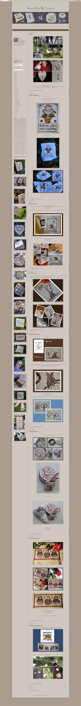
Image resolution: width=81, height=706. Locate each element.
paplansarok (18, 151)
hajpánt (23, 147)
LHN (31, 269)
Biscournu (15, 132)
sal (21, 131)
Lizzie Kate (25, 127)
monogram (22, 150)
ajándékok (32, 91)
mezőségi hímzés (22, 149)
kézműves (24, 119)
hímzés (19, 118)
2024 (15, 75)
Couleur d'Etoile (23, 142)
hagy (21, 147)
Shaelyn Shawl (18, 144)
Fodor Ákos (17, 134)
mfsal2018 (25, 149)
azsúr (22, 138)
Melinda (20, 38)
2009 (15, 89)
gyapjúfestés (19, 136)
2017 (15, 80)
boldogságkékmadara (16, 146)
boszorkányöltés (19, 146)
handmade (22, 136)
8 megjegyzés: (41, 198)
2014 (15, 83)
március (16, 109)
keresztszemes (16, 118)
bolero (25, 138)
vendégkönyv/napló (21, 127)
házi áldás (17, 125)
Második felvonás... (33, 273)
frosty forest (16, 136)
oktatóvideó (25, 150)
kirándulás (25, 140)
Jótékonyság (22, 128)
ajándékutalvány (15, 145)
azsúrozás (20, 145)
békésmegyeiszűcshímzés (16, 139)
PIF (35, 534)
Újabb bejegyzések (31, 686)
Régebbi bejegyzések (65, 686)
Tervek (14, 138)
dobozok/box (15, 120)
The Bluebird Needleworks (18, 138)
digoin (25, 146)
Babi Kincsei (16, 126)
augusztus (16, 94)
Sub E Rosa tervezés (22, 144)
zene (15, 153)
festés (14, 136)
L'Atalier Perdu (22, 143)
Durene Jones (15, 143)
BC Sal (25, 124)
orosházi (14, 151)
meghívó (19, 149)
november (16, 91)
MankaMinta (18, 132)
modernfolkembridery (16, 150)
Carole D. (20, 142)
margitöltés (18, 149)
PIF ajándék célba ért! (34, 431)
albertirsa (18, 145)
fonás (19, 139)
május (16, 107)
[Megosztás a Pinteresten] (48, 90)
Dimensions (15, 134)
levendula (18, 120)
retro (22, 151)
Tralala (31, 621)
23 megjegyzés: (42, 620)
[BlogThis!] (45, 90)
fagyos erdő (17, 147)
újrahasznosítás (24, 153)
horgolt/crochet (24, 120)
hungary (23, 139)
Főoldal (48, 686)
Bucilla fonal (18, 142)
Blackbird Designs (33, 534)
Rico (23, 126)
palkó (16, 151)
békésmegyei (23, 146)
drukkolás (15, 147)
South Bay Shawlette (24, 134)
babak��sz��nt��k (23, 145)
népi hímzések (24, 121)
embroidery (23, 135)
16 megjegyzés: (42, 329)
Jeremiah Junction (33, 684)
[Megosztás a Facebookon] (47, 90)
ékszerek (20, 124)
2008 (15, 113)
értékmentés (22, 124)
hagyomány (15, 131)
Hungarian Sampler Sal (18, 128)
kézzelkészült (18, 131)
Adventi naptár (24, 125)
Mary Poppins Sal (22, 132)
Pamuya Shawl (15, 144)
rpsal (18, 127)
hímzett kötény (17, 140)
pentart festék (21, 151)
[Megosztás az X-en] (46, 90)
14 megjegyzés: (42, 90)
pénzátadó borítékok (16, 127)
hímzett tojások (20, 140)
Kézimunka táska (19, 130)
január (16, 111)
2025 (15, 74)
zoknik (16, 153)
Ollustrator (42, 695)
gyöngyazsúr (21, 139)
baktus (23, 138)
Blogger (48, 695)
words (14, 153)
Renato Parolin (20, 121)
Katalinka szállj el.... (33, 203)
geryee (20, 147)
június (16, 97)
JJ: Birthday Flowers (37, 684)
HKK (16, 143)
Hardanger (16, 130)
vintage (23, 131)
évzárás (22, 153)
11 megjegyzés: (42, 533)
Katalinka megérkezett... (34, 95)
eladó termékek (15, 129)
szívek (14, 126)
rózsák (24, 151)
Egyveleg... (31, 34)
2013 (15, 84)
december (16, 90)
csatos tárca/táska (24, 130)
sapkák (23, 123)
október (16, 92)
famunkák (25, 135)
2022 (15, 77)
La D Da (25, 128)
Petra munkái (20, 134)
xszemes (34, 91)
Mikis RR (25, 132)
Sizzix (19, 144)
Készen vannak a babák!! (34, 538)
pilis (25, 129)
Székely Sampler (15, 135)
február (16, 110)
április (16, 108)
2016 (15, 81)
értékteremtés (18, 153)
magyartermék (15, 149)
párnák (20, 131)
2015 (15, 82)
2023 (15, 76)
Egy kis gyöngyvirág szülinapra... (36, 625)
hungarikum (25, 136)
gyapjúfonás (19, 129)
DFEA (25, 142)
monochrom (19, 150)
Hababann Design (19, 143)
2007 (15, 114)
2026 (15, 73)
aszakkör (15, 128)
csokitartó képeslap (19, 135)
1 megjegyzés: (41, 683)
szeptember (16, 93)
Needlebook (25, 143)
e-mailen (17, 157)
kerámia (23, 140)
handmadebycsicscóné (22, 129)
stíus (25, 151)
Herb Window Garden (20, 126)
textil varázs (20, 125)
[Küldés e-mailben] (44, 90)
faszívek (15, 125)
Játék (16, 132)
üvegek (24, 123)
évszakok (20, 153)
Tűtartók (25, 126)
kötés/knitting (15, 121)
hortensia (25, 147)
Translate (19, 66)
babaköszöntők (20, 120)
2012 (15, 85)
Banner (25, 131)
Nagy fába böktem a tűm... (34, 334)
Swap (21, 130)
